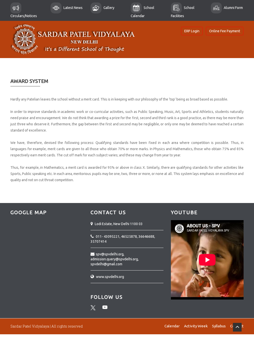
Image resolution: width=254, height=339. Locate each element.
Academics (60, 69)
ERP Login (191, 31)
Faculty (157, 69)
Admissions (87, 69)
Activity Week (196, 326)
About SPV (34, 69)
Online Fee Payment (224, 31)
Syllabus (219, 326)
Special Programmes (124, 69)
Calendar (172, 326)
